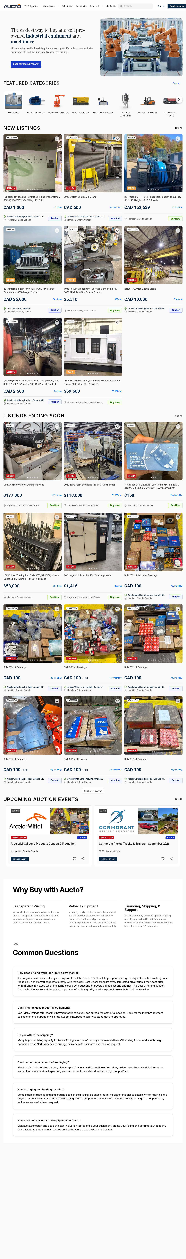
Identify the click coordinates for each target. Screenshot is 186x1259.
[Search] (121, 6)
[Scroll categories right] (179, 99)
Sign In (161, 6)
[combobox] (138, 6)
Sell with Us (67, 6)
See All (179, 128)
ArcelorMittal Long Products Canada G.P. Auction (43, 843)
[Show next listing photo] (57, 163)
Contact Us (111, 6)
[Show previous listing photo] (8, 163)
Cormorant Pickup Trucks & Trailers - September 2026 (134, 843)
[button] (57, 138)
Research (94, 6)
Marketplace (49, 6)
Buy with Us (81, 6)
